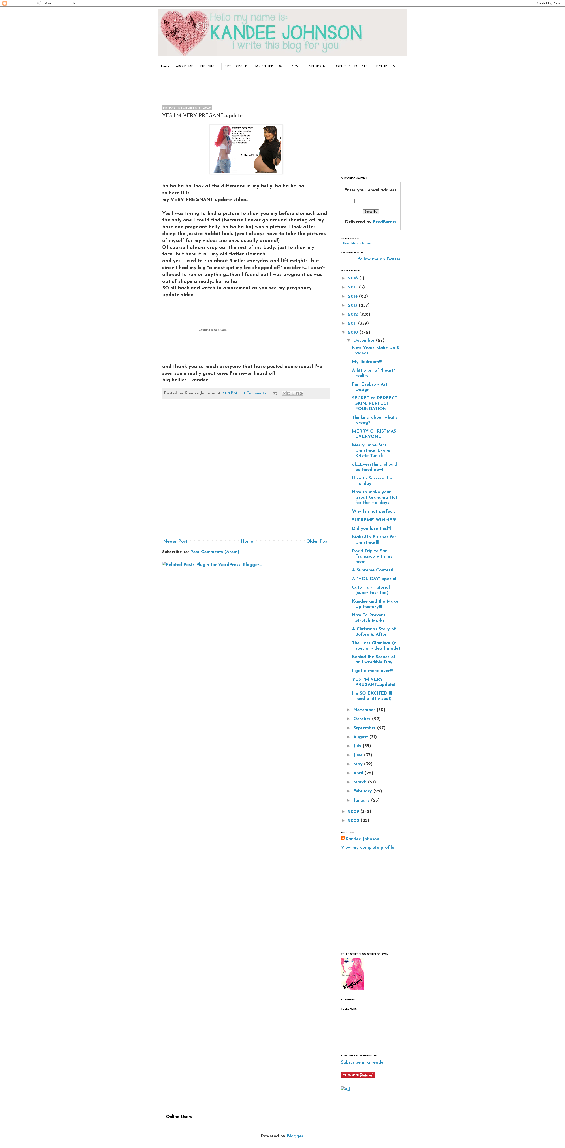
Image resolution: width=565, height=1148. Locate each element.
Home (165, 66)
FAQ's (293, 66)
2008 (354, 820)
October (362, 719)
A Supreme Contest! (372, 570)
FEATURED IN (315, 66)
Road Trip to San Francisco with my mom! (372, 556)
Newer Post (175, 541)
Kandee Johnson (362, 839)
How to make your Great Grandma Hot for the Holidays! (374, 497)
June (358, 755)
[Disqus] (246, 471)
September (365, 728)
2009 (354, 811)
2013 (353, 305)
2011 (353, 323)
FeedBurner (385, 222)
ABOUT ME (184, 66)
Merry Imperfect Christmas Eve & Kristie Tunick (371, 450)
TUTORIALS (209, 66)
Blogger (295, 1136)
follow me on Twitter (379, 259)
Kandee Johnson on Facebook (357, 243)
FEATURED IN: (385, 66)
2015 (353, 287)
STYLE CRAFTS (237, 66)
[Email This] (284, 393)
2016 (353, 278)
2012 (353, 314)
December (364, 340)
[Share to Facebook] (297, 393)
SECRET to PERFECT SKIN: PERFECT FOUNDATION (374, 403)
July (358, 746)
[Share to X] (293, 393)
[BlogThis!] (288, 393)
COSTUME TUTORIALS (350, 66)
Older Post (317, 541)
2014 (353, 296)
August (361, 737)
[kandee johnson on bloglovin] (352, 988)
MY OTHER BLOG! (269, 66)
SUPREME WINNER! (374, 520)
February (363, 791)
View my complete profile (367, 847)
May (358, 764)
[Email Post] (275, 393)
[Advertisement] (244, 87)
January (362, 800)
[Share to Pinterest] (301, 393)
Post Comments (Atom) (214, 552)
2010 (354, 332)
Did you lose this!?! (371, 528)
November (365, 710)
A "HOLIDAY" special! (374, 579)
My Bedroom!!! (367, 362)
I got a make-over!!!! (373, 671)
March (360, 782)
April (359, 773)
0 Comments (254, 393)
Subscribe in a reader (363, 1062)
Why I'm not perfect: (373, 511)
